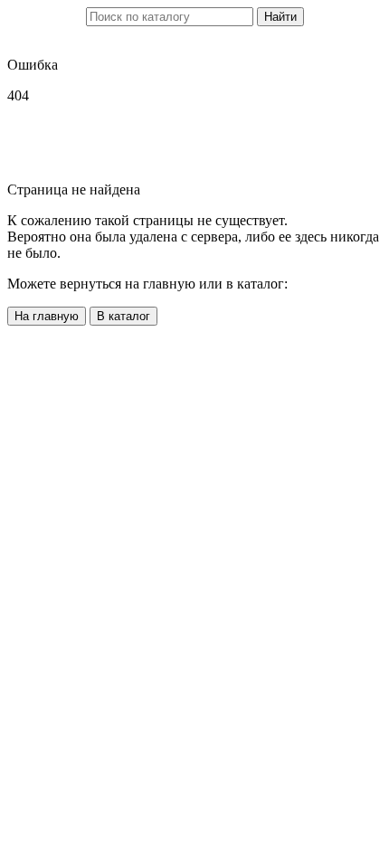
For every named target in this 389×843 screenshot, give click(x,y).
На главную (46, 316)
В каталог (123, 316)
